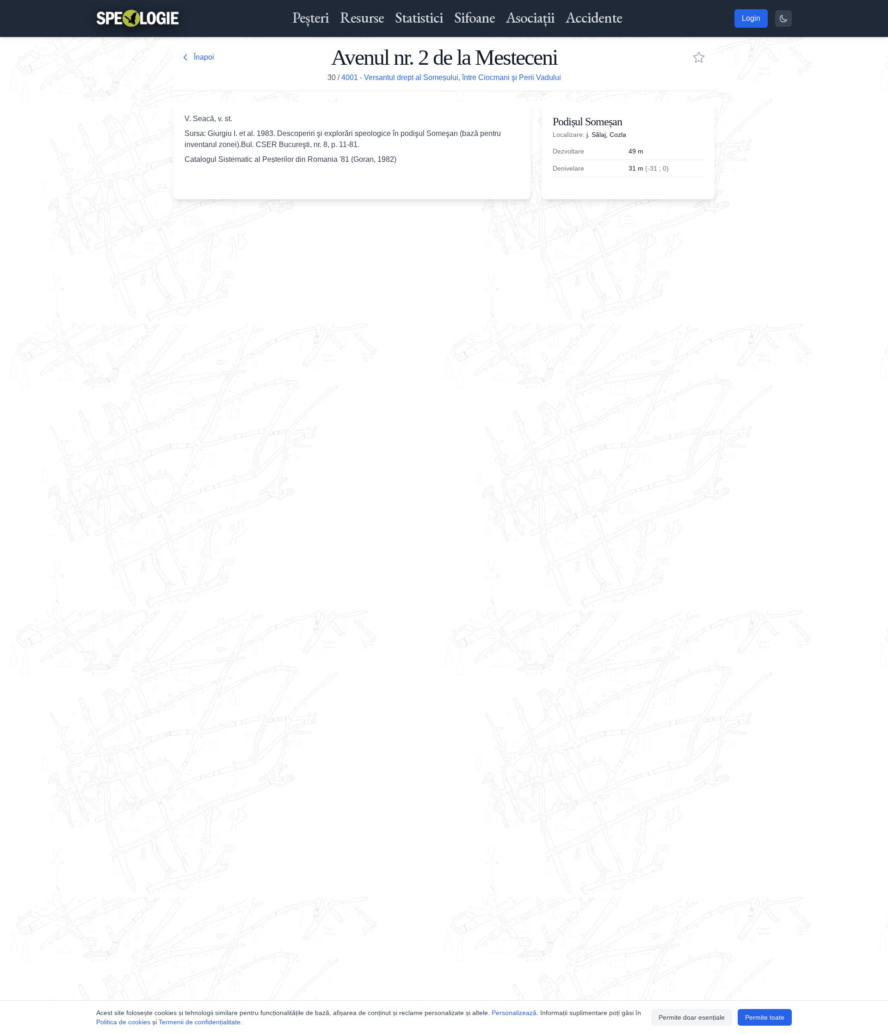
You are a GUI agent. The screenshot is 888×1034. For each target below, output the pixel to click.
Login (751, 18)
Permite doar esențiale (692, 1017)
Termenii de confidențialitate (199, 1022)
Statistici (419, 17)
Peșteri (310, 17)
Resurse (362, 17)
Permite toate (764, 1017)
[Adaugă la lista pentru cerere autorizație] (699, 57)
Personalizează (514, 1012)
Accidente (594, 17)
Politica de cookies (123, 1022)
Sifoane (474, 17)
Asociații (530, 17)
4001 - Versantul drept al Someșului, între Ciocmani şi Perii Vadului (451, 77)
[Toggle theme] (783, 18)
